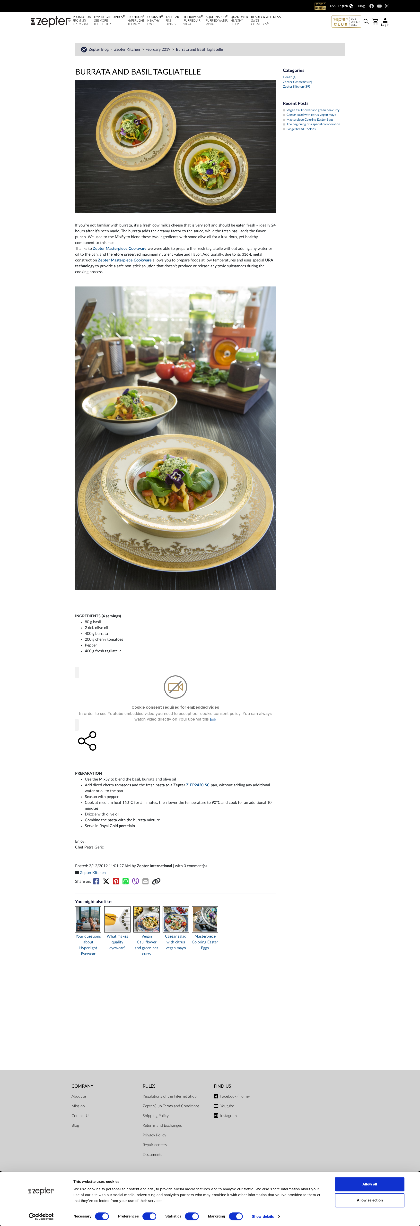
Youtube (227, 1106)
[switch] (149, 1216)
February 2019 (158, 49)
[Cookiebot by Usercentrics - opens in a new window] (41, 1216)
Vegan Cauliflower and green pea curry (146, 945)
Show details (263, 1216)
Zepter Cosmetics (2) (297, 82)
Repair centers (155, 1145)
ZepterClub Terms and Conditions (171, 1106)
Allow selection (370, 1200)
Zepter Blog (99, 49)
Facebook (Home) (235, 1096)
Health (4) (289, 77)
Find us (222, 1086)
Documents (152, 1155)
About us (79, 1096)
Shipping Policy (156, 1116)
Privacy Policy (154, 1135)
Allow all (369, 1184)
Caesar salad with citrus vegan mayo (175, 942)
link (213, 719)
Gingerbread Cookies (301, 129)
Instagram (228, 1116)
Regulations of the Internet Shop (170, 1096)
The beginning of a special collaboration (313, 124)
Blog (75, 1125)
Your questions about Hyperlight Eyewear (88, 945)
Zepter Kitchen (127, 49)
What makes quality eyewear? (117, 942)
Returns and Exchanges (162, 1125)
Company (82, 1086)
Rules (149, 1086)
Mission (78, 1106)
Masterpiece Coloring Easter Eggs (205, 942)
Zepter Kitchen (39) (296, 86)
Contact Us (80, 1116)
